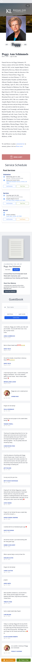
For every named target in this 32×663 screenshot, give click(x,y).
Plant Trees (22, 186)
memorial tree (21, 144)
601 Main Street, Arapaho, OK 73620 (15, 200)
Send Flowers (22, 219)
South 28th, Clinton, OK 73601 (14, 216)
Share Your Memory (10, 291)
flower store (19, 146)
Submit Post (16, 317)
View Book (7, 269)
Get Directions (9, 186)
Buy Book (16, 269)
